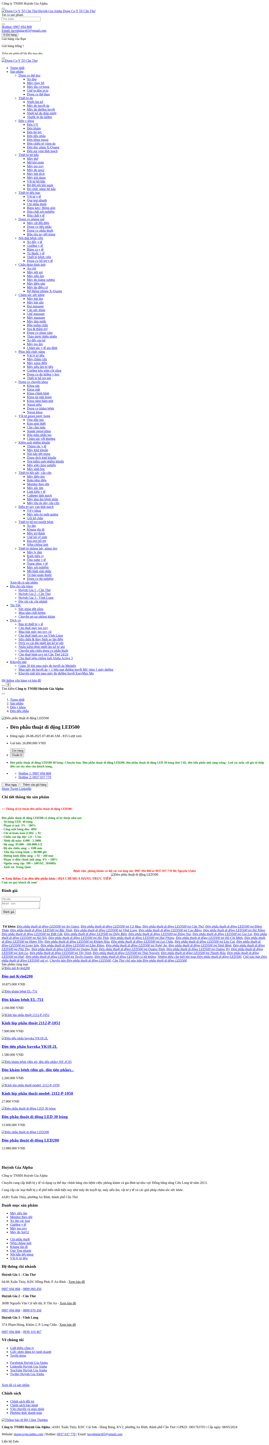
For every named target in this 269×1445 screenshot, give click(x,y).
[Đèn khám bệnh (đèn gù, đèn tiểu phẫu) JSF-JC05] (37, 1062)
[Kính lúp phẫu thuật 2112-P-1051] (26, 1015)
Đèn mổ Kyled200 (17, 976)
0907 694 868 (11, 1289)
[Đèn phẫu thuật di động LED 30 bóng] (29, 1108)
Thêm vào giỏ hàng (34, 784)
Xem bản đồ (77, 1282)
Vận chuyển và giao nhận (27, 1409)
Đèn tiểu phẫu (19, 711)
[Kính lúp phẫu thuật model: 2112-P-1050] (30, 1085)
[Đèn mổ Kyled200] (16, 968)
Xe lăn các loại (20, 1221)
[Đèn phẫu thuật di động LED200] (25, 1132)
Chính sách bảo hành (24, 1405)
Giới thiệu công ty (22, 1348)
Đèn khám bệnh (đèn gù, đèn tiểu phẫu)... (38, 1070)
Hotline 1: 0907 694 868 (34, 773)
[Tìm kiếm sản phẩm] (3, 24)
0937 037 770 (66, 1434)
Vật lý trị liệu (19, 1258)
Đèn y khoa (18, 707)
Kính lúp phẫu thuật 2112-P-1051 (31, 1023)
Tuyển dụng (18, 1355)
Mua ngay (10, 784)
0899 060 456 (32, 1289)
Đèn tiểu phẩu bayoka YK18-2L (29, 1046)
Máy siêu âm (18, 1213)
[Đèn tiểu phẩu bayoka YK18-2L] (25, 1038)
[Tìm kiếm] (3, 685)
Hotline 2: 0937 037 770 (34, 777)
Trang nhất (17, 68)
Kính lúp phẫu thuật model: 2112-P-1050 (37, 1093)
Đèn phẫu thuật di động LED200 (30, 1140)
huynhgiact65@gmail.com (104, 1434)
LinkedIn (25, 789)
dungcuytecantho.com (28, 1434)
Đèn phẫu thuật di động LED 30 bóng (35, 1116)
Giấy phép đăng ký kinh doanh (30, 1352)
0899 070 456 (32, 1310)
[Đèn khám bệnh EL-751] (19, 991)
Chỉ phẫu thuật (20, 1239)
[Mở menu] (3, 58)
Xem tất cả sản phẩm (24, 582)
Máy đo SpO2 (19, 1232)
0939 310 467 (32, 1332)
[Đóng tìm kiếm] (3, 693)
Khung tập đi (19, 1247)
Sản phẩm (16, 703)
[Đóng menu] (3, 8)
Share (6, 789)
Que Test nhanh (20, 1250)
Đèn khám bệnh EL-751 (23, 999)
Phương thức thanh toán (26, 1413)
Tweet (14, 789)
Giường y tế (18, 1224)
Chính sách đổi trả (22, 1401)
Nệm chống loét (20, 1243)
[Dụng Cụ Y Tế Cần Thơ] (19, 60)
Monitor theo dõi (21, 1217)
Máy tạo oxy (18, 1228)
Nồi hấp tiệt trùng (21, 1254)
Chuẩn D (17, 755)
